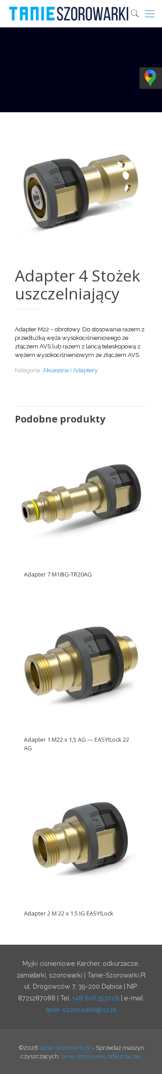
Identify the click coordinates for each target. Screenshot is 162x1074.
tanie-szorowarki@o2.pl (81, 1009)
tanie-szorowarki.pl (65, 1047)
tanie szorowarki (83, 1056)
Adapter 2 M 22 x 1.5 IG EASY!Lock (68, 913)
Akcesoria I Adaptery (70, 370)
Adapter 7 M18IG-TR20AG (58, 574)
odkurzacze (123, 1056)
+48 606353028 (95, 998)
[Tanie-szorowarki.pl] (84, 13)
